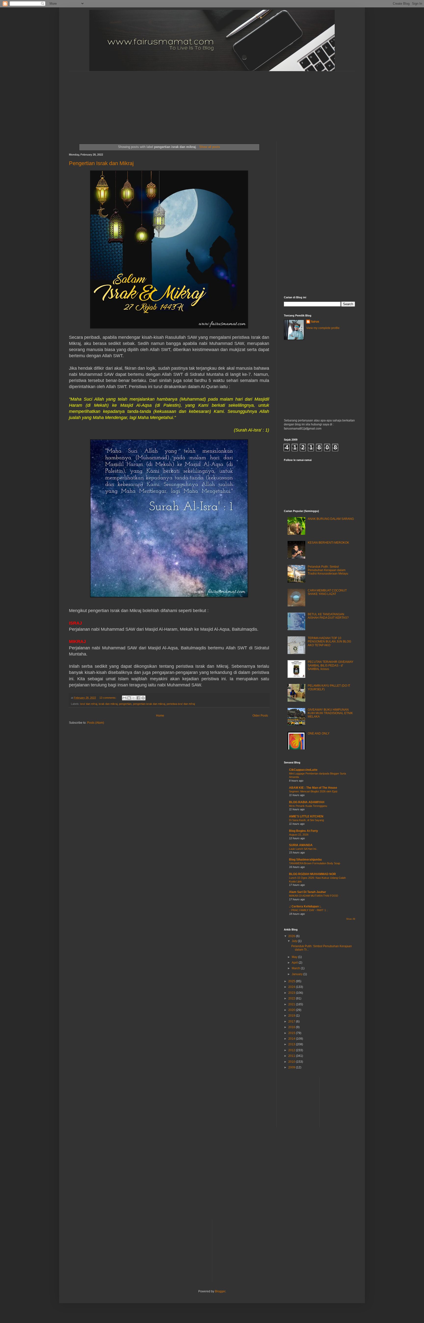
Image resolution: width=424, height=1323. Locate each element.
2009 (292, 1067)
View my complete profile (323, 328)
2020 (292, 1010)
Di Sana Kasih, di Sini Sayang (306, 820)
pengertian (125, 703)
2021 (292, 1004)
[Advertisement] (188, 102)
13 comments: (108, 697)
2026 (292, 936)
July (295, 941)
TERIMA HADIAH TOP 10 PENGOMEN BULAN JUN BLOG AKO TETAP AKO (329, 641)
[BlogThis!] (129, 697)
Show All (350, 919)
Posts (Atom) (95, 722)
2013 (292, 1044)
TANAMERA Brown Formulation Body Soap (314, 863)
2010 (292, 1061)
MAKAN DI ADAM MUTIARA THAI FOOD (313, 895)
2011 (292, 1056)
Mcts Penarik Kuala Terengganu (308, 805)
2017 (292, 1021)
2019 (292, 1015)
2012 (292, 1050)
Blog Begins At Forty (303, 831)
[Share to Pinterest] (143, 697)
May (295, 957)
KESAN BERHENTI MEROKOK (328, 542)
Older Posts (260, 715)
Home (160, 715)
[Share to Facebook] (138, 697)
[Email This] (124, 697)
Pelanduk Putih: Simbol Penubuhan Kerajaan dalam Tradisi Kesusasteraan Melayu (328, 570)
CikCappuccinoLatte (303, 770)
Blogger (220, 1291)
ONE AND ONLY (319, 733)
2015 (292, 1033)
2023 (292, 993)
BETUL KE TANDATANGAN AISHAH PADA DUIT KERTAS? (328, 616)
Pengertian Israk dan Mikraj (101, 163)
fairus (315, 321)
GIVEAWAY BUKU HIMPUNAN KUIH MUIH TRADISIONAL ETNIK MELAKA (330, 713)
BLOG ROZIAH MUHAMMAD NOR (312, 874)
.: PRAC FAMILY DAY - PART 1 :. (308, 910)
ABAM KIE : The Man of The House (313, 787)
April (295, 962)
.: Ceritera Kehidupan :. (305, 906)
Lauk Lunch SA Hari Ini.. (303, 848)
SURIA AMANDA (301, 845)
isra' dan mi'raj (88, 703)
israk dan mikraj (108, 703)
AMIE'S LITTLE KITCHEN (306, 816)
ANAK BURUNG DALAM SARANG (331, 519)
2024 (292, 987)
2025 (292, 981)
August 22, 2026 (298, 834)
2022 (292, 998)
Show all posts (209, 147)
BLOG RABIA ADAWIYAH (306, 802)
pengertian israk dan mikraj (149, 703)
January (297, 974)
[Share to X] (133, 697)
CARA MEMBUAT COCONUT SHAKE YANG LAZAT (327, 592)
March (296, 968)
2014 (292, 1038)
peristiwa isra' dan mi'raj (181, 703)
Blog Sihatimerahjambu (305, 859)
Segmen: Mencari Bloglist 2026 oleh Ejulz (313, 791)
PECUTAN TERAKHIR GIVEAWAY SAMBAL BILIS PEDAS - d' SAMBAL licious (330, 665)
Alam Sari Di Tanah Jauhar (307, 892)
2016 (292, 1027)
